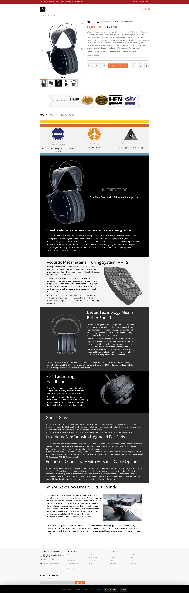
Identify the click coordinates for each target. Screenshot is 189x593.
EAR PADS (113, 563)
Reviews (53, 115)
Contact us (71, 557)
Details (43, 115)
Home (44, 15)
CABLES (112, 560)
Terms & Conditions (67, 2)
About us (70, 554)
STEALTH (112, 557)
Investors (92, 566)
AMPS (132, 557)
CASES (133, 554)
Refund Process (78, 2)
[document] (94, 589)
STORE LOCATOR (144, 2)
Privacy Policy (93, 560)
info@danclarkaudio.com (51, 564)
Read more (99, 589)
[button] (145, 9)
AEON (111, 554)
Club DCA (91, 554)
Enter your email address (47, 579)
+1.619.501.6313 (48, 560)
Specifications (67, 115)
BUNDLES (134, 563)
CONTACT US (135, 2)
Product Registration (74, 569)
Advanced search (94, 557)
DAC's (132, 560)
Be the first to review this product (123, 22)
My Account (71, 560)
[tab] (45, 115)
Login (90, 563)
